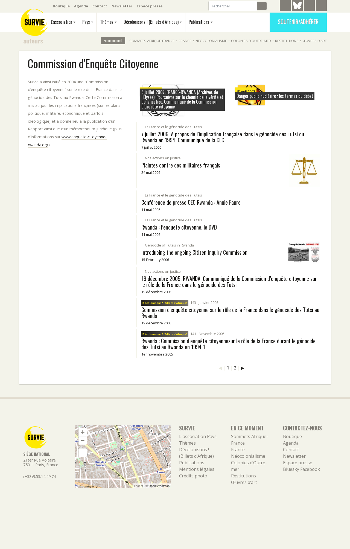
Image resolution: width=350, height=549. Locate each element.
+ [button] (82, 432)
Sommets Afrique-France (152, 40)
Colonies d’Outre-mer (251, 40)
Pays (86, 22)
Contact (99, 6)
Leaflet (138, 485)
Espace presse (149, 6)
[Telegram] (285, 6)
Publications (199, 22)
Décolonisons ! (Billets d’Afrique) (151, 22)
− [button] (82, 440)
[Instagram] (321, 6)
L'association (61, 22)
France (185, 40)
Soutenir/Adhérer (298, 21)
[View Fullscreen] (82, 452)
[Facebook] (309, 6)
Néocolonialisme (211, 40)
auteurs (33, 40)
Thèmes (106, 22)
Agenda (81, 6)
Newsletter (122, 6)
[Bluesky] (297, 9)
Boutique (61, 6)
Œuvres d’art (315, 40)
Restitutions (287, 40)
